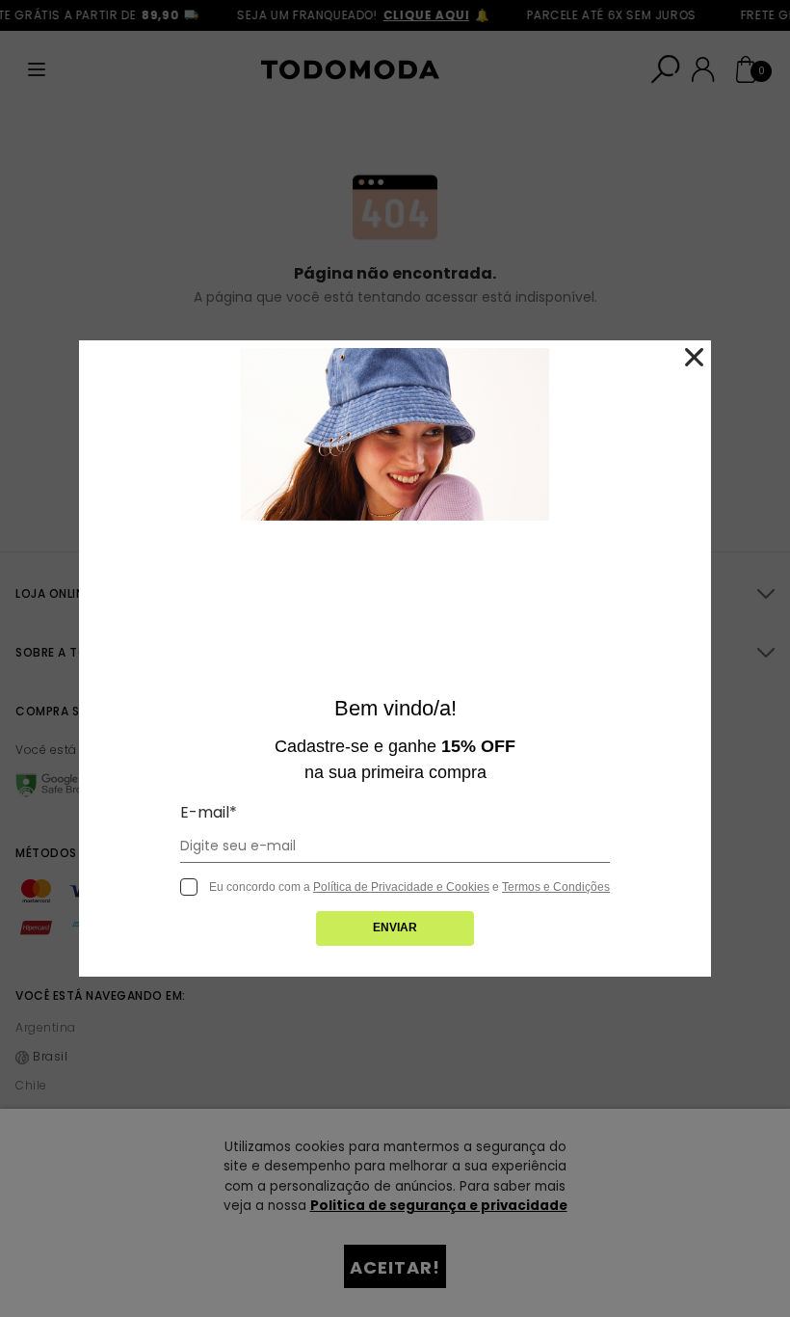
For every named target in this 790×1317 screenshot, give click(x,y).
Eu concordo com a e (409, 887)
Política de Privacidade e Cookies (401, 887)
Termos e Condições (556, 887)
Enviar (395, 927)
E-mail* (208, 812)
